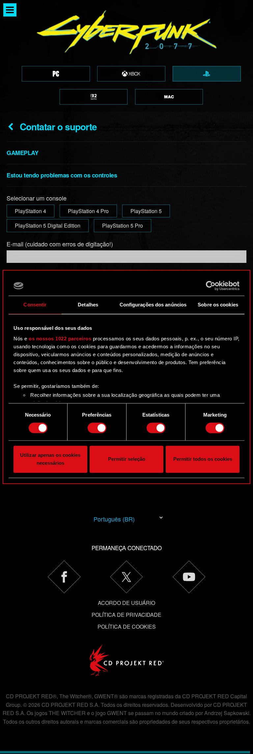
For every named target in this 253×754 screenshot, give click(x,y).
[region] (126, 56)
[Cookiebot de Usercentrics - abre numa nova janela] (210, 286)
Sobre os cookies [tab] (218, 304)
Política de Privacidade (126, 614)
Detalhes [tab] (88, 304)
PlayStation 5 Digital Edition (47, 225)
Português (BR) (114, 519)
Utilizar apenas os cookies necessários (50, 459)
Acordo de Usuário (126, 603)
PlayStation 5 (146, 211)
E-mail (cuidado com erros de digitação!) (60, 243)
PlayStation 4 (30, 211)
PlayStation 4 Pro (88, 211)
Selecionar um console (37, 198)
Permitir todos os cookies (202, 459)
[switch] (97, 428)
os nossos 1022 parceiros (60, 338)
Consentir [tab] (34, 304)
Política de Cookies (127, 626)
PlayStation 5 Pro (122, 225)
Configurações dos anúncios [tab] (153, 304)
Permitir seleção (126, 459)
